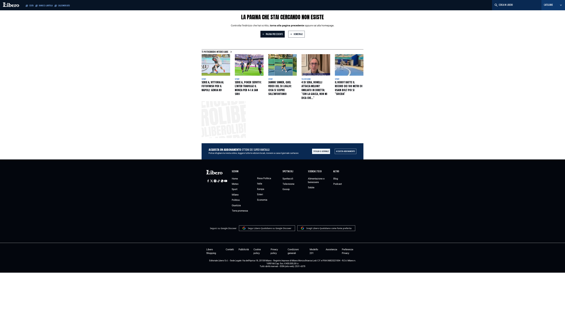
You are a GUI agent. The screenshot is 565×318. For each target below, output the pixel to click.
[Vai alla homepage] (11, 5)
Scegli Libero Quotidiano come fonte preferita (329, 228)
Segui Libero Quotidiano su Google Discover (269, 228)
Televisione (306, 79)
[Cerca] (495, 5)
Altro (336, 171)
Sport (204, 79)
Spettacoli (287, 171)
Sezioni (235, 171)
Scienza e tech (315, 171)
